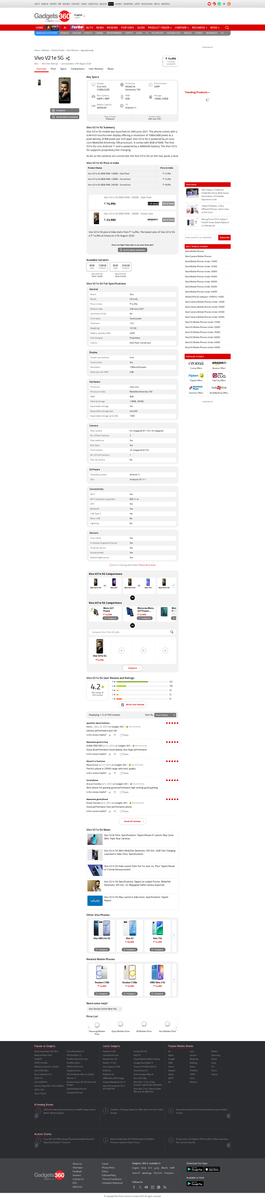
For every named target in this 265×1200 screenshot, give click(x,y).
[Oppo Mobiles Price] (120, 1024)
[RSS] (229, 4)
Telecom (76, 33)
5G (222, 33)
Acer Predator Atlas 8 (143, 1074)
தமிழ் (156, 1168)
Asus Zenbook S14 (43, 1074)
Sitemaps (78, 1168)
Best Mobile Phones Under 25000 (201, 277)
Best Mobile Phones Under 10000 (201, 261)
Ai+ (169, 1051)
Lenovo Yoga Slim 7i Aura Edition (49, 1086)
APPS (137, 4)
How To (88, 33)
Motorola (194, 1059)
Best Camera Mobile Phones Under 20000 (204, 307)
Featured (191, 184)
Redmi (214, 1051)
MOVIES (66, 4)
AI (65, 28)
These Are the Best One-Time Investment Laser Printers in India (202, 1111)
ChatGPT (38, 1059)
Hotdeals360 (173, 33)
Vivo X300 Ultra (41, 1071)
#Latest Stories (43, 1134)
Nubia (192, 1067)
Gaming (99, 33)
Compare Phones (75, 1093)
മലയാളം (147, 1173)
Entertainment (114, 33)
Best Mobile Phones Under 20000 (201, 272)
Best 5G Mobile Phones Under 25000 (202, 332)
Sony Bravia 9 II (141, 1071)
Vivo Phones (73, 50)
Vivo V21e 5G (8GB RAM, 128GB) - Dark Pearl (127, 197)
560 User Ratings (50, 64)
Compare (181, 28)
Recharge (198, 28)
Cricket (75, 4)
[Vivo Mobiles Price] (167, 1024)
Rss (165, 1186)
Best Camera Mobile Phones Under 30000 (204, 317)
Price (53, 69)
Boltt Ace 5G (108, 1074)
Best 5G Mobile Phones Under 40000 (202, 342)
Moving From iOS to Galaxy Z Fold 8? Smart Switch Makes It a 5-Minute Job (215, 222)
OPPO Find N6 (40, 1063)
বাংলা (150, 1168)
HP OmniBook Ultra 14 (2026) (80, 1074)
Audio (139, 33)
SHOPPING (128, 4)
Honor (171, 1067)
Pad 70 (137, 1055)
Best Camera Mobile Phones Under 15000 (204, 302)
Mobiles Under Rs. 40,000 (46, 1067)
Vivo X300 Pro (40, 1082)
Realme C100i (109, 1051)
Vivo (36, 64)
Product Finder (159, 28)
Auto (89, 28)
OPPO (192, 1074)
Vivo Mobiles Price (167, 1031)
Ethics (105, 1172)
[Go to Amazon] (96, 218)
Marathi (165, 4)
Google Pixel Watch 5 (143, 1063)
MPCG (157, 4)
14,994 (110, 203)
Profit (53, 4)
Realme (193, 1082)
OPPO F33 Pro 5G (75, 1067)
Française (169, 1173)
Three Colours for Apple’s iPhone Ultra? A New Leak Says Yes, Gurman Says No (202, 1141)
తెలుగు (164, 1168)
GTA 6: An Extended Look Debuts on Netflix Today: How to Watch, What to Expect (70, 1111)
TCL (212, 1067)
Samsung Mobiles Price (97, 1032)
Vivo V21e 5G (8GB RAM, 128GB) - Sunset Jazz (128, 214)
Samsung (215, 1055)
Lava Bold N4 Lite (111, 1055)
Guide (141, 28)
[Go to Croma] (96, 202)
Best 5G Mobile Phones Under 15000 (202, 322)
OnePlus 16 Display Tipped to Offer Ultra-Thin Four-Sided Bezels (137, 1111)
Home (39, 28)
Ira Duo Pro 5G (140, 1051)
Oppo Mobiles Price (120, 1031)
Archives (77, 1175)
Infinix (171, 1074)
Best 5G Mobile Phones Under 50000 (202, 347)
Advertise (77, 1187)
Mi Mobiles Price (144, 1031)
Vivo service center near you (103, 1009)
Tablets (188, 33)
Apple (171, 1055)
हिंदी (59, 4)
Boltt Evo (107, 1071)
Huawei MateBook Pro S (114, 1082)
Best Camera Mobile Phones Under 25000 (204, 312)
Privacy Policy (108, 1168)
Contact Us (78, 1179)
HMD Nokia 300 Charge (113, 1078)
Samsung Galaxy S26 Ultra (46, 1051)
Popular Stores (195, 356)
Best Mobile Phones (194, 251)
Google (171, 1059)
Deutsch (158, 1173)
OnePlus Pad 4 (73, 1063)
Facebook (134, 1186)
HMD (170, 1063)
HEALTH (103, 4)
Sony (213, 1063)
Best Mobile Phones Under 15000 (201, 266)
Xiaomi (214, 1074)
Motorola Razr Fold (43, 1055)
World (44, 4)
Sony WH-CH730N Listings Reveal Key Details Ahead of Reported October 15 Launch (69, 1141)
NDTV (37, 4)
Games (118, 4)
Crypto (129, 33)
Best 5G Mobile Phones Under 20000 (202, 327)
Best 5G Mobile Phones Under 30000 (202, 337)
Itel (169, 1082)
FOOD (83, 4)
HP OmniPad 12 (74, 1055)
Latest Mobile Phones (77, 1089)
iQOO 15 (38, 1078)
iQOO (170, 1078)
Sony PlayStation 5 (75, 1051)
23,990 (110, 220)
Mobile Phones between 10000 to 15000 (204, 297)
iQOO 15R (39, 1090)
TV (147, 33)
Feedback (77, 1172)
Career (105, 1164)
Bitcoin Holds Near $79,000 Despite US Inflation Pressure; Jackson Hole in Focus (132, 1141)
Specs (63, 69)
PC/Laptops (157, 33)
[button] (174, 585)
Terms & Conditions (112, 1179)
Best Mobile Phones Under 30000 (201, 282)
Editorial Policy (109, 1175)
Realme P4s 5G (110, 1059)
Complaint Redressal (112, 1183)
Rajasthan (146, 4)
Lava (192, 1051)
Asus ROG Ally (140, 1078)
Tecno (214, 1071)
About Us (77, 1164)
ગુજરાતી (136, 1173)
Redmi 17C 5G (109, 1063)
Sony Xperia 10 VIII (111, 1067)
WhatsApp (159, 1186)
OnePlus (194, 1071)
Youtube (146, 1186)
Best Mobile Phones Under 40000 (201, 292)
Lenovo (193, 1055)
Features (127, 28)
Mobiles (65, 33)
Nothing (193, 1063)
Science (199, 33)
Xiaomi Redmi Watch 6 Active (147, 1059)
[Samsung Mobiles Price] (97, 1024)
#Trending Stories (43, 1105)
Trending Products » (197, 92)
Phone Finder (58, 50)
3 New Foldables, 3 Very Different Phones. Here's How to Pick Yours (215, 209)
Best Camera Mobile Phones (198, 256)
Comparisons (77, 69)
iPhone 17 (71, 1078)
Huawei (171, 1071)
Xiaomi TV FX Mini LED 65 (145, 1067)
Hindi (143, 1168)
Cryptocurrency (74, 1071)
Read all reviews (132, 821)
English (135, 1168)
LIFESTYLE (93, 4)
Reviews (112, 28)
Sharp (214, 1059)
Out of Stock (168, 204)
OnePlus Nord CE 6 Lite (77, 1059)
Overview (41, 69)
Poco (192, 1078)
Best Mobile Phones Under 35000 (201, 287)
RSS (75, 1183)
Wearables (211, 33)
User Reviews (96, 69)
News (100, 28)
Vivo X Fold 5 (40, 1094)
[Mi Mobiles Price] (144, 1024)
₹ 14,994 (171, 58)
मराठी (172, 1168)
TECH (110, 4)
